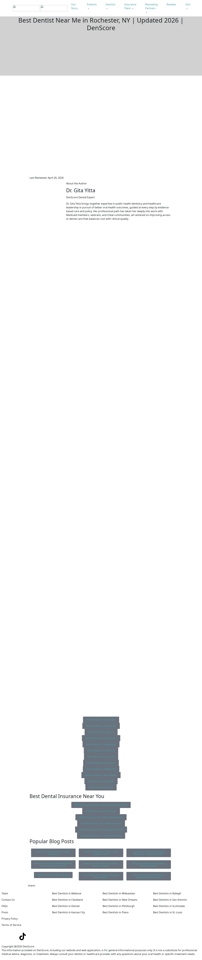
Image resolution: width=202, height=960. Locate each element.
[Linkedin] (5, 936)
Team (5, 893)
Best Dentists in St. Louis (167, 912)
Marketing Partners (151, 6)
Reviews (171, 4)
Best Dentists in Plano (116, 912)
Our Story (74, 6)
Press (5, 912)
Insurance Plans (130, 6)
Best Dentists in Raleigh (167, 893)
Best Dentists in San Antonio (170, 899)
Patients (92, 4)
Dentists (111, 4)
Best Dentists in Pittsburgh (119, 906)
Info (188, 4)
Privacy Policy (10, 918)
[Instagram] (14, 936)
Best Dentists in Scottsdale (169, 906)
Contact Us (8, 899)
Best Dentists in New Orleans (120, 899)
